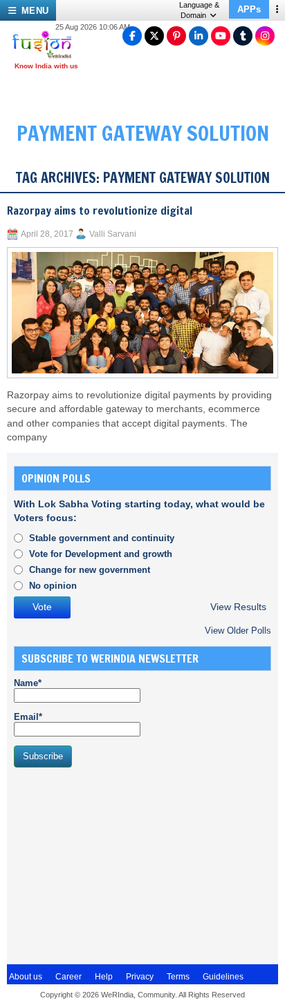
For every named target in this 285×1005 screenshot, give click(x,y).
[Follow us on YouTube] (220, 35)
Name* (28, 683)
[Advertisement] (117, 864)
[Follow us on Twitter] (154, 35)
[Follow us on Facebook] (132, 35)
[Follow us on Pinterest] (176, 35)
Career (68, 977)
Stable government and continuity (101, 538)
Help (104, 977)
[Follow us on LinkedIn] (198, 35)
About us (25, 977)
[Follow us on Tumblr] (242, 35)
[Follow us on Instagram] (265, 35)
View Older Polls (238, 630)
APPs (249, 9)
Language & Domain (199, 10)
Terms (178, 977)
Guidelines (223, 977)
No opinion (53, 585)
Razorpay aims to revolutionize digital (99, 210)
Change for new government (89, 570)
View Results (238, 607)
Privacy (140, 977)
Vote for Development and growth (100, 554)
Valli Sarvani (112, 234)
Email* (28, 717)
